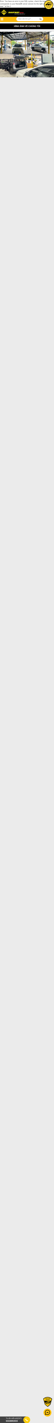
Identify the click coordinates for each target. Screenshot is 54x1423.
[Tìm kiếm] (40, 19)
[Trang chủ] (15, 12)
